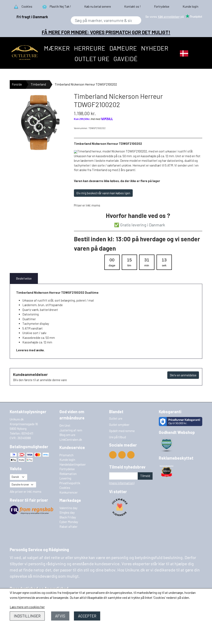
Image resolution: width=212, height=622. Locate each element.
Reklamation (68, 474)
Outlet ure (92, 58)
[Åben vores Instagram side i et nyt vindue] (131, 455)
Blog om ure (67, 435)
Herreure (89, 48)
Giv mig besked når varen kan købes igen (103, 193)
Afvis (60, 616)
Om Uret (64, 425)
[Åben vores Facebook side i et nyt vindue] (122, 455)
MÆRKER (57, 48)
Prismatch (66, 455)
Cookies (64, 487)
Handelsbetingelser (72, 464)
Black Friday (67, 517)
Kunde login (67, 459)
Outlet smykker (119, 424)
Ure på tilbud (117, 437)
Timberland (38, 84)
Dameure (123, 48)
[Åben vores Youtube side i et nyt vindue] (113, 455)
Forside (17, 84)
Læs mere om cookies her (27, 607)
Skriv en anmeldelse (183, 375)
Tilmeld (145, 476)
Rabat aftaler (68, 526)
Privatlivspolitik (69, 483)
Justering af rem (70, 430)
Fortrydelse (67, 469)
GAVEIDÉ (125, 58)
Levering (65, 478)
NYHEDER (154, 48)
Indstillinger (27, 616)
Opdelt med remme (122, 431)
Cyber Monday (68, 522)
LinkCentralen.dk (70, 439)
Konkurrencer (68, 492)
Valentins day (68, 508)
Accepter (87, 616)
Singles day (67, 512)
